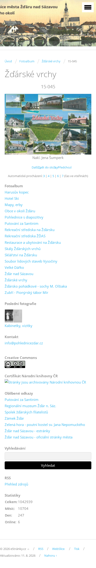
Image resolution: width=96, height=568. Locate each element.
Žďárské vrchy (51, 61)
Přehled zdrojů (16, 484)
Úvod (8, 61)
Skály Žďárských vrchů (23, 248)
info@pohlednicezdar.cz (24, 343)
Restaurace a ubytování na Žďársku (33, 242)
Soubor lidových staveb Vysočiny (31, 261)
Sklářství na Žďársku (21, 255)
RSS (40, 549)
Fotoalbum (26, 61)
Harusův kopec (17, 192)
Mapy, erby (14, 204)
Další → (37, 167)
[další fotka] (84, 124)
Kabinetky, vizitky (18, 325)
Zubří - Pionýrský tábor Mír (26, 292)
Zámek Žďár (14, 418)
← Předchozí (63, 167)
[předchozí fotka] (12, 124)
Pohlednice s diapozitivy (24, 217)
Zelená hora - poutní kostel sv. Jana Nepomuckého (45, 424)
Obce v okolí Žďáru (20, 211)
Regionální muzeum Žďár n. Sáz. (30, 405)
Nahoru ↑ (50, 555)
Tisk (76, 549)
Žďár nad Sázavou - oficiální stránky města (38, 437)
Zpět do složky (48, 167)
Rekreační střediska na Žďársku (30, 229)
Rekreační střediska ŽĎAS (25, 236)
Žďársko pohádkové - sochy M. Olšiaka (36, 286)
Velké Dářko (14, 267)
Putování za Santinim (21, 223)
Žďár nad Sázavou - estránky (27, 430)
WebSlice (58, 549)
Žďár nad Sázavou (19, 273)
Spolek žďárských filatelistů (26, 412)
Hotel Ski (12, 198)
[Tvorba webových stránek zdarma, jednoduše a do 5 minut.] (28, 549)
